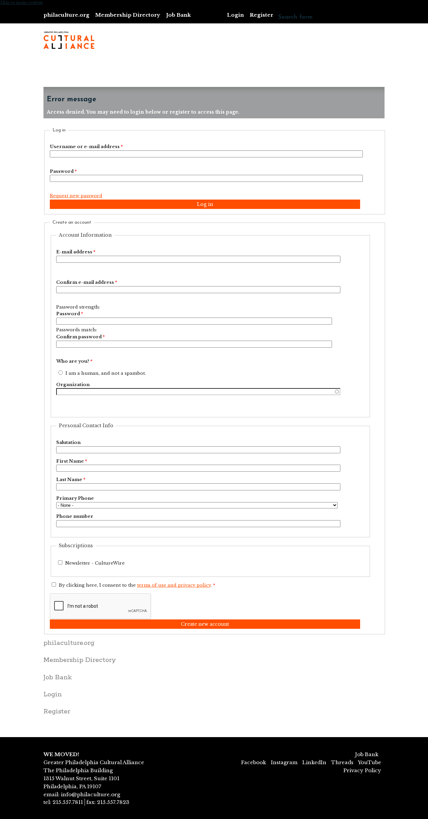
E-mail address (75, 252)
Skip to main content (21, 2)
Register (261, 15)
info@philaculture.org (90, 794)
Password (63, 171)
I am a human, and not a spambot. (106, 373)
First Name (71, 461)
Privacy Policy (362, 770)
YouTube (369, 762)
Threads (342, 762)
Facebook (253, 762)
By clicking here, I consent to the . (137, 585)
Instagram (284, 762)
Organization (73, 384)
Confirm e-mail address (86, 282)
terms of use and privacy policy (174, 585)
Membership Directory (127, 15)
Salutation (68, 442)
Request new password (76, 196)
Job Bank (178, 15)
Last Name (70, 479)
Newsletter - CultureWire (95, 563)
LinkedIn (314, 762)
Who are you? (74, 361)
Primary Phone (75, 498)
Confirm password (80, 337)
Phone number (74, 516)
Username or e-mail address (86, 146)
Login (235, 15)
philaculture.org (66, 15)
